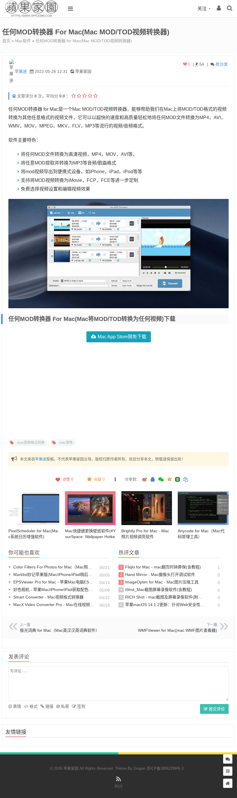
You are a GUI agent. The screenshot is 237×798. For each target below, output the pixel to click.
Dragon (139, 768)
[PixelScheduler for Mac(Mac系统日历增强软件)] (33, 508)
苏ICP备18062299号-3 (165, 768)
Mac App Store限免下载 (122, 336)
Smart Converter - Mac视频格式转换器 (46, 597)
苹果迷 (21, 71)
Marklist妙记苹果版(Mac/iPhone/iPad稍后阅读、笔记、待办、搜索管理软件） (51, 574)
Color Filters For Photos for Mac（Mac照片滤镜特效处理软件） (51, 567)
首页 (6, 40)
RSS (119, 786)
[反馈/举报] (115, 479)
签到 (80, 706)
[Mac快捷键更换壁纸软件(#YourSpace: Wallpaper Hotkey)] (90, 508)
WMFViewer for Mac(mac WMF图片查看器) (177, 630)
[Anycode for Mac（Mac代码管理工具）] (203, 508)
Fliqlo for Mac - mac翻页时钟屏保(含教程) (160, 567)
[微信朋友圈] (161, 480)
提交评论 (216, 709)
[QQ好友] (152, 480)
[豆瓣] (177, 479)
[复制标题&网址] (185, 480)
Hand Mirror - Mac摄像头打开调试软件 (157, 574)
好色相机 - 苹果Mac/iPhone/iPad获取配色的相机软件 (51, 589)
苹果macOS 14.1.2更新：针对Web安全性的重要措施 (162, 604)
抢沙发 (222, 64)
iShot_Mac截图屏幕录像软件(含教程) (156, 589)
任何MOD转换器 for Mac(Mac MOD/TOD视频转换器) (84, 40)
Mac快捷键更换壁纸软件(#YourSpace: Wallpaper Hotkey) (90, 537)
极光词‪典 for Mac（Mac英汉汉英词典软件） (59, 630)
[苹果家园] (31, 16)
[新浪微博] (144, 480)
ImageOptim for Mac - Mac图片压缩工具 (159, 582)
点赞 (67, 479)
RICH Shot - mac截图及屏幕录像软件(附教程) (162, 597)
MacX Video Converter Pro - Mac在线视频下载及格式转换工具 (51, 604)
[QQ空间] (169, 478)
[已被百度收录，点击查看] (14, 96)
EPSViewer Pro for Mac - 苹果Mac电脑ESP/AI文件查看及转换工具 (51, 582)
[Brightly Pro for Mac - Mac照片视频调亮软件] (146, 508)
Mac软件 (23, 40)
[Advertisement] (118, 390)
